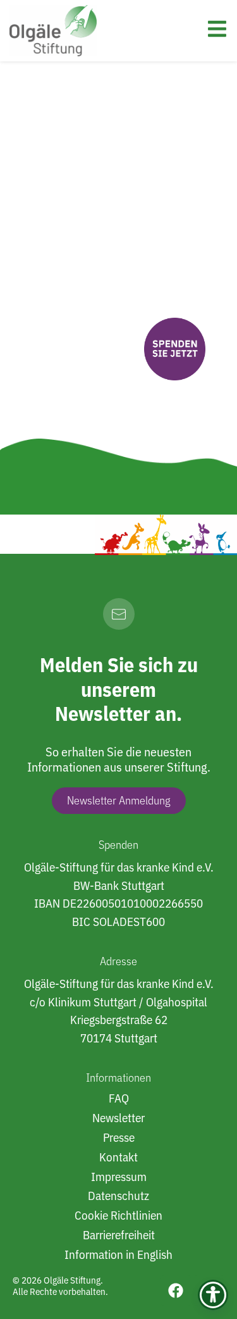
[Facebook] (176, 1290)
